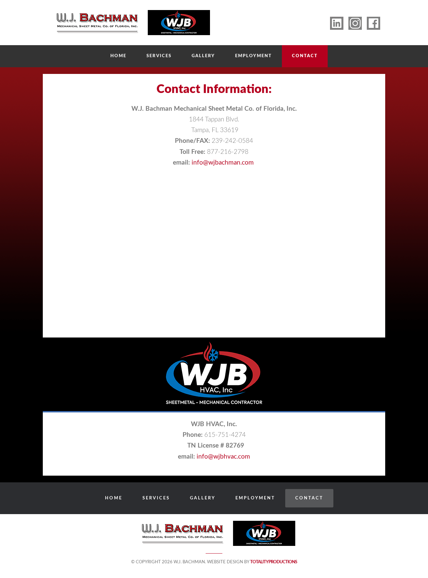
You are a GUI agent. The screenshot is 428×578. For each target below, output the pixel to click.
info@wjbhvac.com (223, 457)
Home (118, 56)
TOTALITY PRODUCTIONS (273, 562)
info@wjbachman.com (223, 163)
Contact (305, 56)
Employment (253, 56)
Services (159, 56)
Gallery (203, 56)
